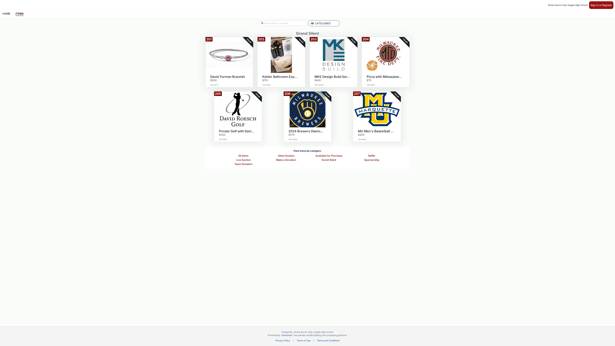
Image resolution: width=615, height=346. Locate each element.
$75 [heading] (369, 80)
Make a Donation (286, 160)
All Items (243, 155)
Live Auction (243, 160)
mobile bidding (313, 335)
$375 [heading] (291, 134)
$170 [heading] (265, 80)
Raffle (371, 155)
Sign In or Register (601, 5)
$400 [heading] (318, 80)
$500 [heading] (213, 80)
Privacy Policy (282, 340)
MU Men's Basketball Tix (376, 131)
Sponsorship (371, 160)
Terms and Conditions (328, 340)
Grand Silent (329, 160)
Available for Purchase (329, 155)
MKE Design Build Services (332, 77)
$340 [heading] (222, 134)
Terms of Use (304, 340)
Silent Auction (286, 155)
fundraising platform (336, 335)
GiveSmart (287, 335)
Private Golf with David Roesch (237, 131)
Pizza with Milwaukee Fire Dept (384, 77)
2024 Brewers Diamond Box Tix (306, 131)
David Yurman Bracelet (227, 77)
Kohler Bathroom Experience (280, 77)
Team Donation (243, 164)
